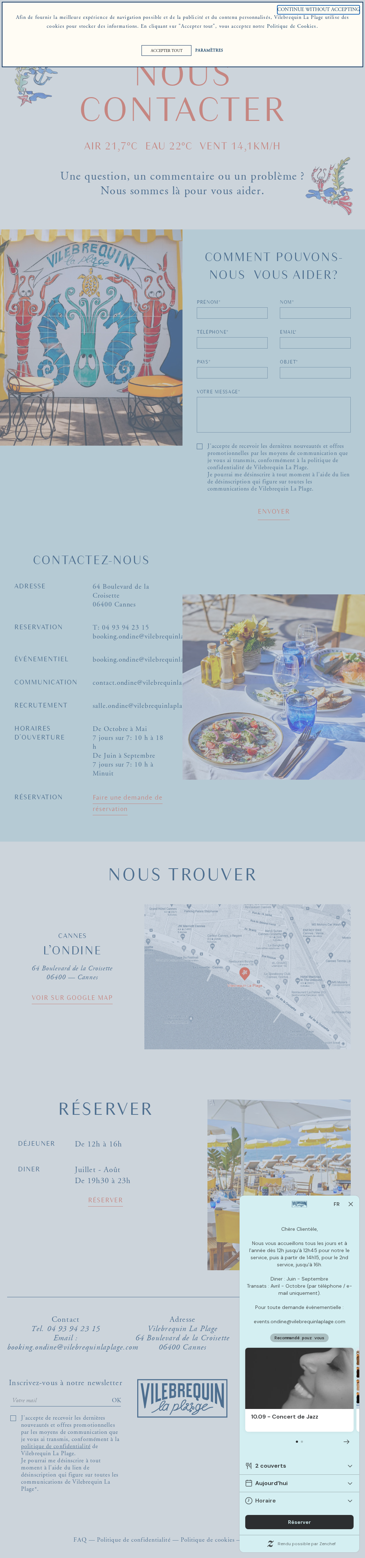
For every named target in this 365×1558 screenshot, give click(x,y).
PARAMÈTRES (209, 50)
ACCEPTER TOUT (166, 51)
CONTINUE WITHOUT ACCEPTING (318, 9)
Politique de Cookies (292, 26)
